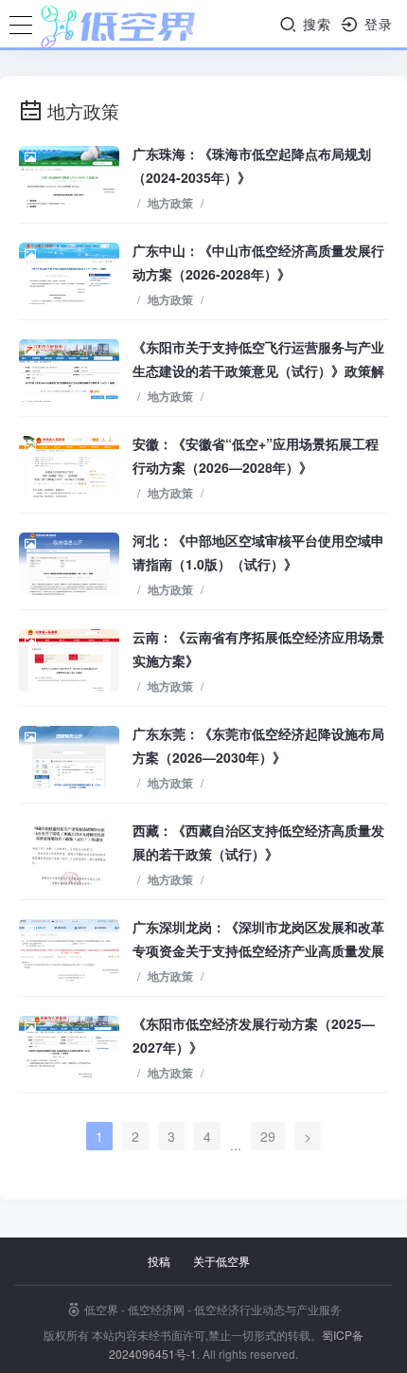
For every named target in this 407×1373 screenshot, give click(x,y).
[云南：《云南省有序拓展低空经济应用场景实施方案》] (69, 660)
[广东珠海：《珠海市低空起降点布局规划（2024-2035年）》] (69, 177)
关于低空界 (221, 1261)
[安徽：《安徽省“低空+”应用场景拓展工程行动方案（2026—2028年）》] (69, 467)
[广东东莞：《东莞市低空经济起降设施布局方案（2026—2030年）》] (69, 757)
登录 (376, 23)
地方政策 (170, 202)
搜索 (314, 23)
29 (267, 1136)
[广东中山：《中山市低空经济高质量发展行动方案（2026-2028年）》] (69, 274)
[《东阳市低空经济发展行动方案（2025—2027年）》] (69, 1047)
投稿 (159, 1261)
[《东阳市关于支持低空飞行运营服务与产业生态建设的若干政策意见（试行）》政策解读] (69, 370)
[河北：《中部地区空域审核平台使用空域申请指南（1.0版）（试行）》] (69, 564)
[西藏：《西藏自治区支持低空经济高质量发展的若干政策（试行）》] (69, 853)
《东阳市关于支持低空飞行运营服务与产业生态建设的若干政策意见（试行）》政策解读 (258, 370)
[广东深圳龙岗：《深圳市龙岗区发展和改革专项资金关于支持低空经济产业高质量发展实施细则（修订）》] (69, 950)
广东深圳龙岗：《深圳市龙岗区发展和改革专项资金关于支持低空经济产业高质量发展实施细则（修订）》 (258, 950)
